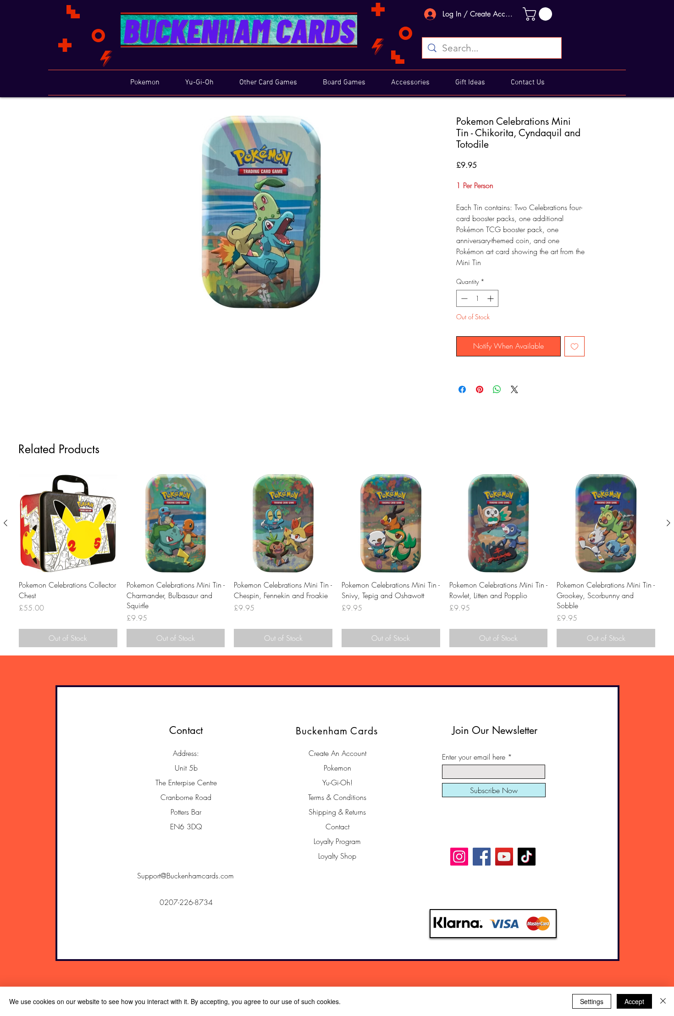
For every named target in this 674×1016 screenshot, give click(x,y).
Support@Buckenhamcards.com (185, 876)
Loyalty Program (337, 841)
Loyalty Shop (337, 856)
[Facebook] (482, 857)
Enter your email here (473, 757)
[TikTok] (527, 857)
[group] (337, 561)
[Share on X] (514, 389)
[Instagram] (459, 857)
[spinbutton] (477, 298)
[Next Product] (668, 522)
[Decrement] (463, 298)
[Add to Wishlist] (574, 346)
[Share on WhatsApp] (497, 389)
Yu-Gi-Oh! (337, 782)
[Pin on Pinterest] (479, 389)
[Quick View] (68, 523)
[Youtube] (504, 857)
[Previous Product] (5, 522)
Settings (591, 1001)
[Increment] (491, 298)
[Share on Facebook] (462, 389)
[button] (539, 14)
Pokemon (337, 768)
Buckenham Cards (337, 731)
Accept (634, 1001)
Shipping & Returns (337, 812)
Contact (337, 827)
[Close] (662, 1001)
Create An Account (337, 753)
